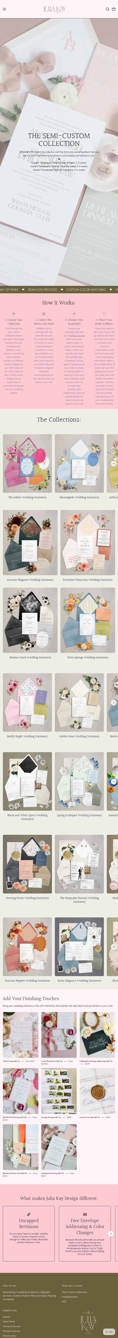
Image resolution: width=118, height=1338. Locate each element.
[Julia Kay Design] (59, 9)
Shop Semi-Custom (72, 1285)
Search (6, 1317)
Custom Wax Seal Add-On (90, 1117)
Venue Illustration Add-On (51, 1061)
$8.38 (69, 1117)
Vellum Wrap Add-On (11, 1061)
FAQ (64, 1301)
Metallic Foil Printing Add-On (15, 1117)
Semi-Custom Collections (74, 1292)
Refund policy (9, 1335)
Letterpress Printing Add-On (52, 1173)
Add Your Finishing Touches (31, 998)
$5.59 (108, 1117)
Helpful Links (10, 1310)
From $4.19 (30, 1061)
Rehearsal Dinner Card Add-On (15, 1173)
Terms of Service (11, 1326)
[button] (107, 9)
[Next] (114, 463)
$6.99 (87, 1064)
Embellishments (70, 1296)
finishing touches (77, 335)
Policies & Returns (11, 1331)
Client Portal (9, 1321)
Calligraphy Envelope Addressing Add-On (96, 1061)
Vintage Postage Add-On (51, 1117)
